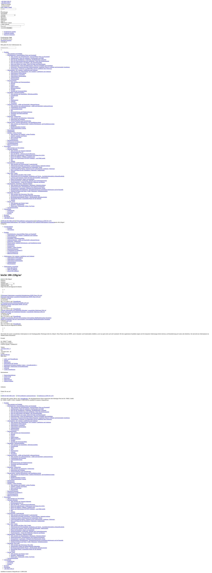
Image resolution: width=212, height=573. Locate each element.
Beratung (6, 215)
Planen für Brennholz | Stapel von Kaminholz (22, 179)
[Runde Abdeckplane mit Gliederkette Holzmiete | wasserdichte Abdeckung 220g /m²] (23, 310)
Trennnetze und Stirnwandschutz (19, 113)
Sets (12, 110)
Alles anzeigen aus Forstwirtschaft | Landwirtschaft (24, 164)
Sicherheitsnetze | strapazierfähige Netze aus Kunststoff (21, 55)
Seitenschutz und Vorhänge (18, 119)
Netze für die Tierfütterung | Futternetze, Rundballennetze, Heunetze (28, 59)
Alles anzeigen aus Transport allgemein (21, 150)
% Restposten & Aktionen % (14, 142)
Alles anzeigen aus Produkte (14, 53)
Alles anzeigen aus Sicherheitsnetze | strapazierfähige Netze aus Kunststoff (30, 56)
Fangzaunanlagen (11, 80)
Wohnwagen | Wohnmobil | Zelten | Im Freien (22, 206)
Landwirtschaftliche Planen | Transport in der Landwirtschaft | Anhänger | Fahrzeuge (33, 168)
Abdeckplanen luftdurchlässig (18, 73)
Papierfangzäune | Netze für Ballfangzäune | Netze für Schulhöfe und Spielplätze (32, 65)
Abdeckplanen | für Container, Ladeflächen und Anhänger (22, 70)
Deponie (13, 83)
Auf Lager (9, 320)
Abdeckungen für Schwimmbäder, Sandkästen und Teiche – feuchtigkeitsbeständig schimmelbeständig (37, 176)
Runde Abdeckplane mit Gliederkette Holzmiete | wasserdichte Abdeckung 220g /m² (23, 312)
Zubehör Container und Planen (19, 136)
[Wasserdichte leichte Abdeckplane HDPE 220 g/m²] (15, 303)
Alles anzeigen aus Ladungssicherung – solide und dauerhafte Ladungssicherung (32, 106)
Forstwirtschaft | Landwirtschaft (15, 162)
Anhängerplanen (15, 77)
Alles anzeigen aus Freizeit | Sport (19, 203)
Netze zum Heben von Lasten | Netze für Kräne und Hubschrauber (28, 64)
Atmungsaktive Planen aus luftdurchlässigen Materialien (25, 195)
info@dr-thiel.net (5, 354)
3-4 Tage (8, 298)
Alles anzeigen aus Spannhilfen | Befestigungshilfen (24, 94)
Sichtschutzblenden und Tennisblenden (21, 121)
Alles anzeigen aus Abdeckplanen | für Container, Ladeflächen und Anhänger (31, 71)
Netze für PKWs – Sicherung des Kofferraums (23, 153)
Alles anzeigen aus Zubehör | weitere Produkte (23, 134)
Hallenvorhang (14, 86)
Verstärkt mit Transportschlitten (19, 91)
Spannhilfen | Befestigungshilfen (15, 92)
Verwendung (7, 146)
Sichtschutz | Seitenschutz (14, 116)
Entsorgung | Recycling (13, 192)
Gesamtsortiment (8, 226)
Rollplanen (13, 125)
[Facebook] (1, 393)
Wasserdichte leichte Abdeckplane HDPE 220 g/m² (14, 304)
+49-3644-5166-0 (5, 3)
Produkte (6, 52)
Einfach (13, 85)
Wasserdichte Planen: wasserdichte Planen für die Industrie (26, 198)
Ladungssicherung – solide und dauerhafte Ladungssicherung (23, 104)
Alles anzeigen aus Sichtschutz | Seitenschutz (22, 118)
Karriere (9, 213)
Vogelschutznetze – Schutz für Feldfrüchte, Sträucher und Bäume (28, 182)
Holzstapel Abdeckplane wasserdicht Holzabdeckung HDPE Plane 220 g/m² (21, 297)
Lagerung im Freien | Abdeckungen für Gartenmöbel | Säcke (26, 167)
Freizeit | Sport (11, 201)
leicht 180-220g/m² (12, 268)
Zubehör (13, 161)
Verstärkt (13, 89)
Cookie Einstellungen (9, 369)
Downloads (7, 216)
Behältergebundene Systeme (18, 127)
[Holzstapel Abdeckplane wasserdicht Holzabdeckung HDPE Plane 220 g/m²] (21, 295)
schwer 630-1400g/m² (13, 271)
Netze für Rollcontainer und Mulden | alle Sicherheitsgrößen (26, 62)
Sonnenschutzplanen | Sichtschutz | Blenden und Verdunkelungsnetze (29, 180)
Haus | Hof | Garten (12, 173)
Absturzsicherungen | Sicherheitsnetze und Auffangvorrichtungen (28, 186)
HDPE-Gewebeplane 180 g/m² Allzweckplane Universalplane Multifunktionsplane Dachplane (25, 319)
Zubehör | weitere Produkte (14, 133)
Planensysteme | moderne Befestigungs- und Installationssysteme (24, 122)
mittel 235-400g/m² (12, 269)
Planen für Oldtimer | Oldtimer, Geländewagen (23, 156)
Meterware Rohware (12, 145)
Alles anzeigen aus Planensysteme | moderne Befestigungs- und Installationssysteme (32, 124)
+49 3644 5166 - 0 (5, 348)
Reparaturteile (14, 139)
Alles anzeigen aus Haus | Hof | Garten (21, 174)
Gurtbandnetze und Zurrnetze (18, 107)
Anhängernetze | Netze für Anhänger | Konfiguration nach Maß (27, 58)
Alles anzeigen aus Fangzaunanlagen (20, 82)
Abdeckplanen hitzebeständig (18, 76)
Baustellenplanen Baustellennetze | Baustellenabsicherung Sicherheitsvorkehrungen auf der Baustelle (37, 189)
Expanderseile (14, 95)
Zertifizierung (10, 210)
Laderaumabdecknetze (16, 109)
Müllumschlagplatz (16, 88)
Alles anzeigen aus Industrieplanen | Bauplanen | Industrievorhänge (28, 185)
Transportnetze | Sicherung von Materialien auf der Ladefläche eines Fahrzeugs (31, 68)
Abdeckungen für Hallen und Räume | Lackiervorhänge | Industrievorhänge (30, 165)
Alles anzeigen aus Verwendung (15, 148)
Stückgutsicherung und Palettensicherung (21, 112)
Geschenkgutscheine (12, 143)
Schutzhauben (11, 131)
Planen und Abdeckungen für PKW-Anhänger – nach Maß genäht (28, 158)
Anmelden (9, 28)
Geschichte (10, 212)
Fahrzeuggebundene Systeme (18, 128)
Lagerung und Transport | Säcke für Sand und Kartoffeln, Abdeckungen (29, 177)
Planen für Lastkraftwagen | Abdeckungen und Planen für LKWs (28, 155)
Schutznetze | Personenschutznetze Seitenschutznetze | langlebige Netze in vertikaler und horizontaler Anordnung (40, 67)
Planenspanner (14, 100)
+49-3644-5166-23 (6, 1)
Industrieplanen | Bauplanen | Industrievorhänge (19, 183)
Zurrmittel (13, 115)
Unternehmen (7, 209)
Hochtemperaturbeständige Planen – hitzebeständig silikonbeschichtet (29, 197)
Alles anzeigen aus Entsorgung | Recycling (22, 194)
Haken (12, 97)
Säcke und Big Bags (16, 137)
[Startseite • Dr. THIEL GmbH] (6, 7)
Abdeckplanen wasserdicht (18, 74)
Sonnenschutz (11, 130)
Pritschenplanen (15, 79)
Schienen (13, 101)
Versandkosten (17, 301)
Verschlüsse (14, 103)
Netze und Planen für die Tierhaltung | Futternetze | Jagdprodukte (28, 170)
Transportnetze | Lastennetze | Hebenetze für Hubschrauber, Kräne (28, 188)
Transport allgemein (12, 149)
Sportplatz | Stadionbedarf (17, 204)
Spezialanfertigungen (12, 140)
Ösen (12, 98)
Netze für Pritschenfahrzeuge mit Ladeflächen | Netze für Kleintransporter (30, 61)
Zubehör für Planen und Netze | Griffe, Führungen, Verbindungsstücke (29, 191)
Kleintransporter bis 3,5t (17, 152)
